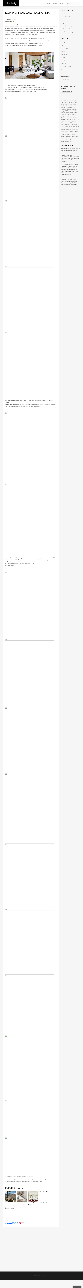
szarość (67, 133)
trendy (71, 138)
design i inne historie (66, 23)
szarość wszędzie (66, 14)
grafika (72, 107)
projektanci (75, 128)
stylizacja (76, 131)
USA (75, 138)
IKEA (66, 111)
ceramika (74, 100)
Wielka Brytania (65, 139)
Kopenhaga (63, 114)
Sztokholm (63, 134)
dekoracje (71, 102)
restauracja (68, 129)
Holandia (69, 109)
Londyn (74, 116)
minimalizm (68, 119)
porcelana (64, 128)
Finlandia (63, 107)
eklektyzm (71, 106)
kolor (75, 112)
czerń (62, 102)
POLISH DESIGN (66, 66)
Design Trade (64, 104)
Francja (68, 107)
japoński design (69, 112)
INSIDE (63, 51)
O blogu (55, 3)
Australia (76, 99)
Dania (66, 102)
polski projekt (76, 126)
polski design (68, 126)
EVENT (63, 45)
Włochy (71, 139)
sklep (66, 131)
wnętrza (76, 139)
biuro (65, 100)
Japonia (63, 112)
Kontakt (61, 3)
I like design (46, 1276)
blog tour (69, 100)
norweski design (70, 123)
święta (62, 133)
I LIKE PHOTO (65, 80)
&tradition (63, 99)
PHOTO (63, 60)
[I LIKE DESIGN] (11, 2)
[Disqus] (31, 1251)
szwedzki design (75, 136)
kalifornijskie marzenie (22, 1202)
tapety (62, 138)
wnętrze (63, 141)
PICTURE (64, 63)
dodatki (70, 104)
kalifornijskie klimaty (66, 26)
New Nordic (64, 121)
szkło (75, 133)
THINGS (63, 69)
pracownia (70, 128)
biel (62, 100)
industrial (76, 111)
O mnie (48, 3)
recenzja (63, 129)
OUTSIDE (64, 57)
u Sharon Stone (8, 1219)
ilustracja (71, 111)
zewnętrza (68, 141)
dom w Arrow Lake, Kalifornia (27, 12)
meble (67, 117)
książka (69, 114)
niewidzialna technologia (67, 32)
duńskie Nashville (43, 1202)
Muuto (73, 119)
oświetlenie (66, 124)
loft (70, 116)
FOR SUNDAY (65, 48)
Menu (70, 117)
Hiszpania (63, 109)
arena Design (70, 99)
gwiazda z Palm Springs (31, 1203)
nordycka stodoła (65, 29)
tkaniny (67, 138)
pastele (76, 124)
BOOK (63, 42)
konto (16, 40)
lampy (67, 116)
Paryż (72, 124)
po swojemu (64, 20)
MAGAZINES (64, 54)
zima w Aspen (8, 1202)
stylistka (71, 131)
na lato (77, 119)
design (75, 102)
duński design (64, 106)
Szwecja (68, 136)
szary (71, 133)
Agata (19, 16)
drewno (74, 104)
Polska (62, 126)
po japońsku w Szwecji (67, 17)
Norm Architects (72, 121)
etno (76, 106)
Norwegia (63, 123)
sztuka (68, 134)
